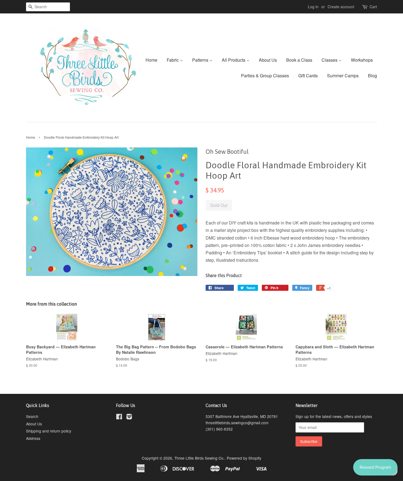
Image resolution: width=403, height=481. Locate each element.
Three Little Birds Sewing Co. (199, 458)
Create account (341, 6)
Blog (372, 75)
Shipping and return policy (48, 431)
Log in (313, 6)
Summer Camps (343, 75)
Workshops (362, 60)
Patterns (200, 60)
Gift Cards (308, 75)
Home (151, 60)
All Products (234, 60)
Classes (330, 60)
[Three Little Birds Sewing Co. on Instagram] (129, 417)
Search (32, 416)
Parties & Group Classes (265, 75)
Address (33, 438)
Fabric (173, 60)
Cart (373, 6)
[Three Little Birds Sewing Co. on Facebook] (119, 417)
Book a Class (299, 60)
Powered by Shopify (244, 458)
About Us (268, 60)
